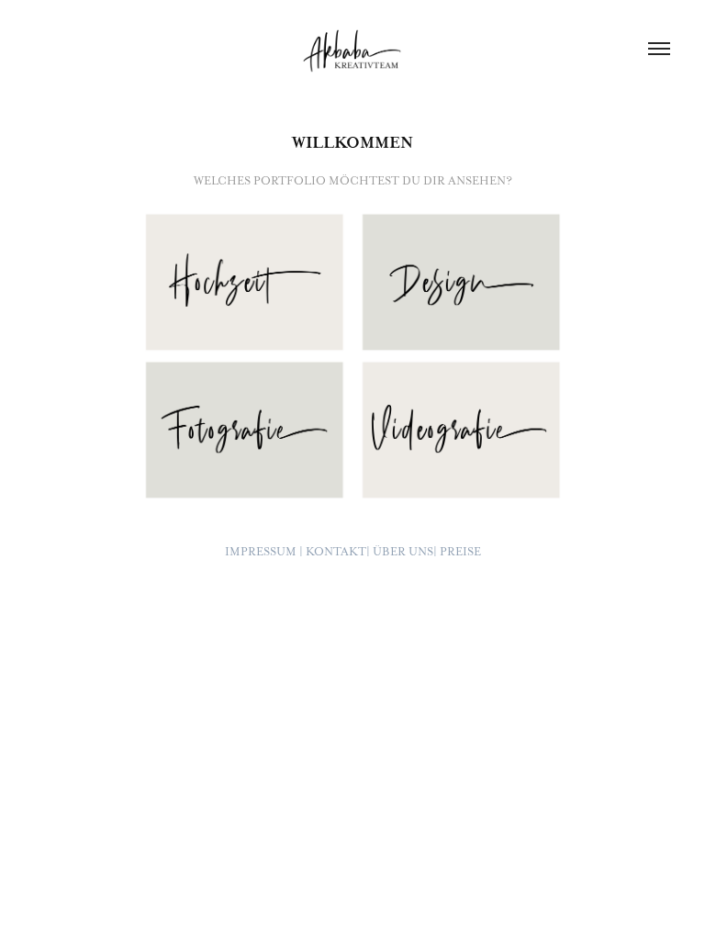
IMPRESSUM (261, 551)
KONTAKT (336, 551)
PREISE (460, 551)
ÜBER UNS (403, 551)
